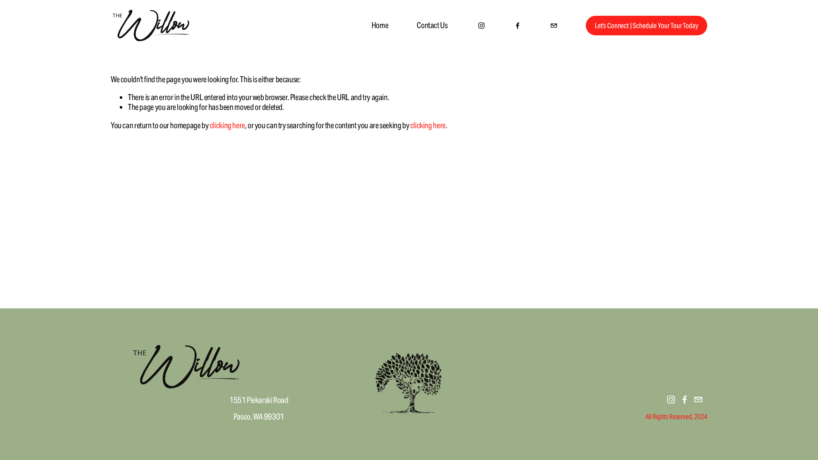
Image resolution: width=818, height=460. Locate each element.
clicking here (227, 125)
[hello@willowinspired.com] (554, 25)
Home (380, 25)
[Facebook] (517, 25)
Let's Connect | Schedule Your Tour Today (646, 25)
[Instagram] (481, 25)
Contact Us (432, 25)
